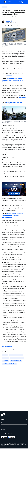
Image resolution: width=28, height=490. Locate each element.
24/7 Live (9, 2)
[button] (1, 1)
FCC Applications (13, 444)
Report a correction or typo (7, 346)
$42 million (9, 75)
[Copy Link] (17, 26)
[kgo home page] (3, 414)
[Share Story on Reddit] (8, 26)
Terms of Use (14, 443)
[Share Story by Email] (14, 26)
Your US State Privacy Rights (6, 443)
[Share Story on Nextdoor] (11, 26)
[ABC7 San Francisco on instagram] (8, 433)
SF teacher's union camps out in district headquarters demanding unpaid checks (13, 80)
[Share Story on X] (5, 26)
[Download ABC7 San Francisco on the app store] (4, 437)
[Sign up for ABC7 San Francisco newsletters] (12, 433)
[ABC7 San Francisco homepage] (5, 2)
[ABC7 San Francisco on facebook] (2, 433)
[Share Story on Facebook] (2, 26)
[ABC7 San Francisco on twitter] (5, 433)
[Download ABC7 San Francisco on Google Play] (11, 437)
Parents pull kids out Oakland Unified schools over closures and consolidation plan (12, 215)
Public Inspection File (5, 444)
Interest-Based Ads (21, 443)
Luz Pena (8, 21)
